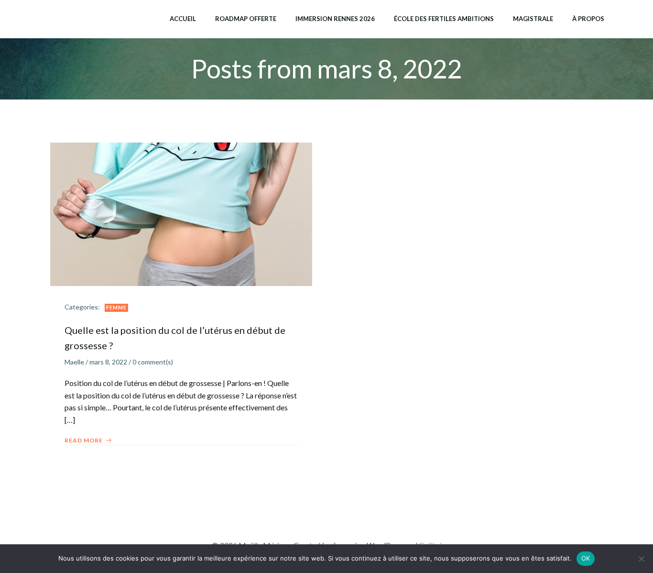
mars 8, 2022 (108, 362)
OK (585, 558)
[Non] (641, 558)
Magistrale (533, 18)
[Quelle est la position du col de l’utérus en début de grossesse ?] (181, 213)
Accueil (183, 18)
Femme (116, 307)
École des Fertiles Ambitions (444, 18)
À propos (588, 18)
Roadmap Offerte (245, 18)
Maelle (74, 362)
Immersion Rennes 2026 (335, 18)
